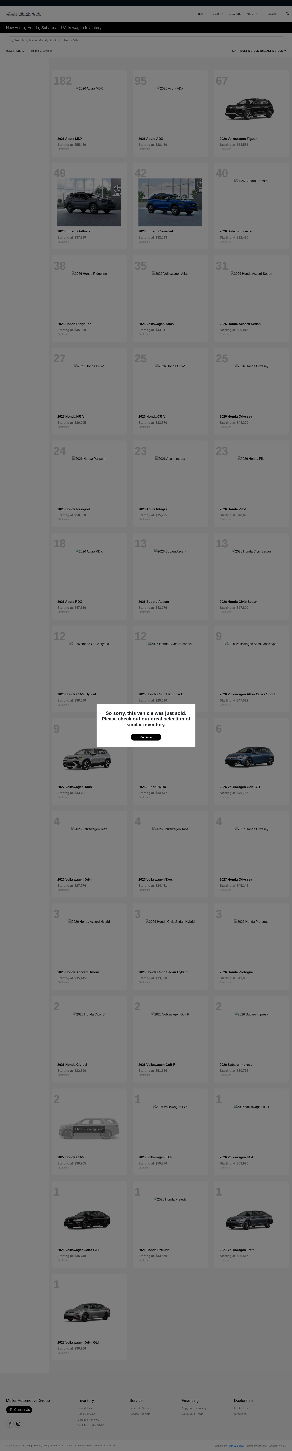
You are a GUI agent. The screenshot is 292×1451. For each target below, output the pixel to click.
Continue (146, 737)
